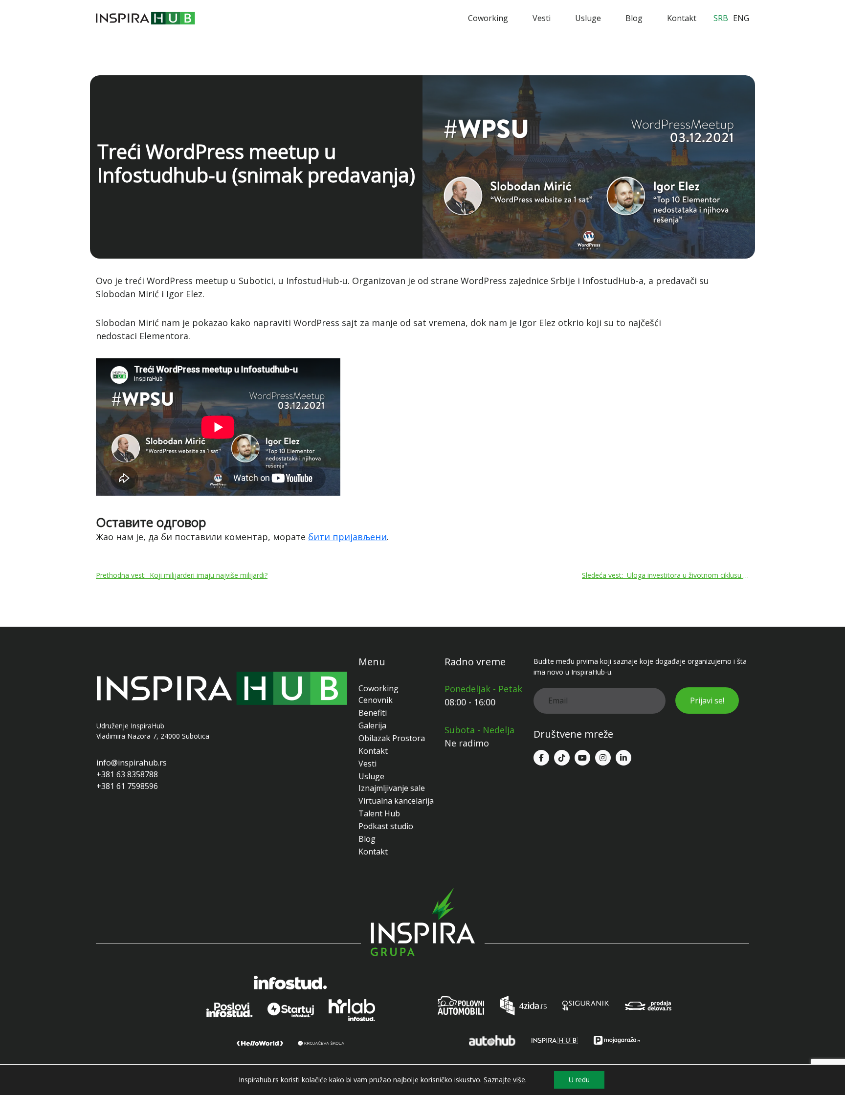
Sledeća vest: (665, 575)
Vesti (542, 18)
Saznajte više (504, 1079)
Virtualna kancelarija (396, 800)
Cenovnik (375, 700)
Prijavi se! (707, 700)
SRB (720, 18)
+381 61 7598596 (127, 786)
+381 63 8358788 (127, 774)
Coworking (488, 18)
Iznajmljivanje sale (391, 788)
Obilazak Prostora (391, 738)
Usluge (588, 18)
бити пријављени (347, 537)
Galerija (372, 725)
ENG (741, 18)
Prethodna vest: (181, 575)
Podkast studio (385, 826)
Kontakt (681, 18)
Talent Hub (379, 813)
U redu (579, 1079)
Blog (634, 18)
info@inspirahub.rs (131, 762)
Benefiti (372, 712)
